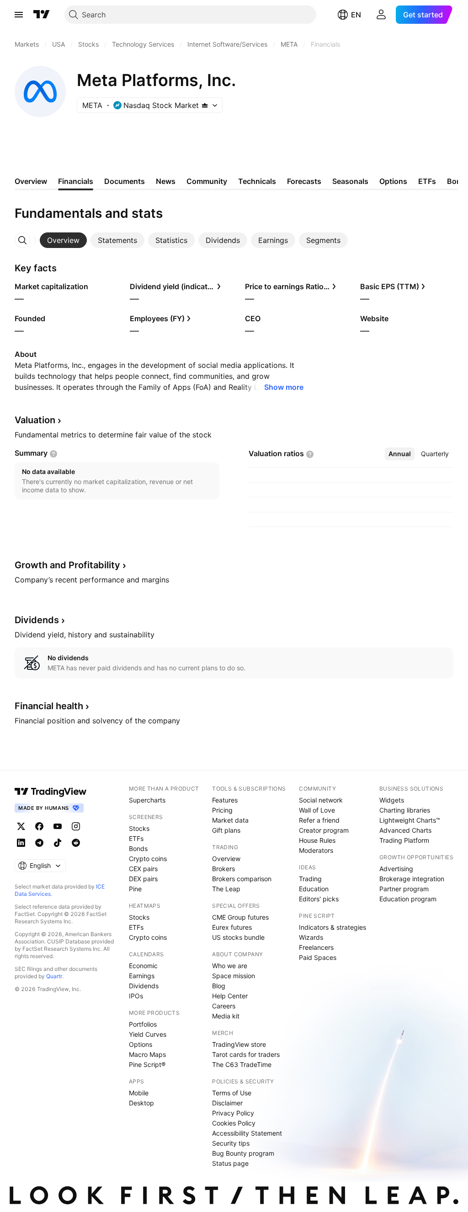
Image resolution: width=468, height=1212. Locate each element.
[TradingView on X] (21, 826)
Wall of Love (317, 810)
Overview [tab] (31, 181)
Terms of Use (231, 1093)
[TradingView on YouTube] (57, 826)
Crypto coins (148, 858)
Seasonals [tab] (350, 181)
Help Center (230, 996)
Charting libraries (404, 810)
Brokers (223, 869)
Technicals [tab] (257, 181)
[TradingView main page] (41, 14)
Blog (218, 986)
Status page (230, 1163)
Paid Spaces (317, 957)
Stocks (139, 828)
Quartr (54, 976)
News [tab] (166, 181)
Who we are (229, 966)
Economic (143, 966)
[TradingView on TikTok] (57, 842)
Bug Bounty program (243, 1153)
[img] (205, 105)
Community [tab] (206, 181)
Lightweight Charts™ (409, 820)
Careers (223, 1006)
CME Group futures (240, 917)
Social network (321, 800)
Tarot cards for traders (246, 1054)
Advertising (396, 869)
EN (356, 14)
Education (314, 889)
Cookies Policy (233, 1123)
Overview (226, 858)
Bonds (138, 848)
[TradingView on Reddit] (75, 842)
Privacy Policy (233, 1113)
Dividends (144, 986)
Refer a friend (319, 820)
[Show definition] (53, 454)
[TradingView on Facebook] (39, 826)
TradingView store (239, 1044)
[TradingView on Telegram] (39, 842)
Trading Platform (404, 840)
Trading (310, 879)
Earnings (141, 976)
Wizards (311, 937)
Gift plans (226, 830)
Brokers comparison (241, 879)
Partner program (404, 889)
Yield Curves (147, 1034)
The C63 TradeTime (241, 1064)
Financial (49, 705)
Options (140, 1044)
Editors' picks (319, 899)
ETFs (136, 838)
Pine (135, 889)
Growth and (67, 565)
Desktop (141, 1103)
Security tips (231, 1143)
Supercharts (147, 800)
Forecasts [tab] (304, 181)
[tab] (63, 240)
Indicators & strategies (332, 927)
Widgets (391, 800)
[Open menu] (19, 14)
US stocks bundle (238, 937)
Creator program (324, 830)
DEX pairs (143, 879)
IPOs (136, 996)
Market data (230, 820)
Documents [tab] (124, 181)
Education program (407, 899)
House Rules (317, 840)
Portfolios (143, 1024)
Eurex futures (232, 927)
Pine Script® (147, 1064)
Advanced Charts (405, 830)
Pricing (222, 810)
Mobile (139, 1093)
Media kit (225, 1016)
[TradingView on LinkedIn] (21, 842)
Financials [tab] (75, 181)
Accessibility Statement (247, 1133)
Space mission (233, 976)
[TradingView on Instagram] (75, 826)
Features (225, 800)
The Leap (226, 889)
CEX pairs (143, 869)
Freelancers (316, 947)
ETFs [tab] (427, 181)
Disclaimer (227, 1103)
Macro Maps (147, 1054)
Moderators (316, 850)
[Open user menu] (381, 14)
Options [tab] (393, 181)
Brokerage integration (411, 879)
